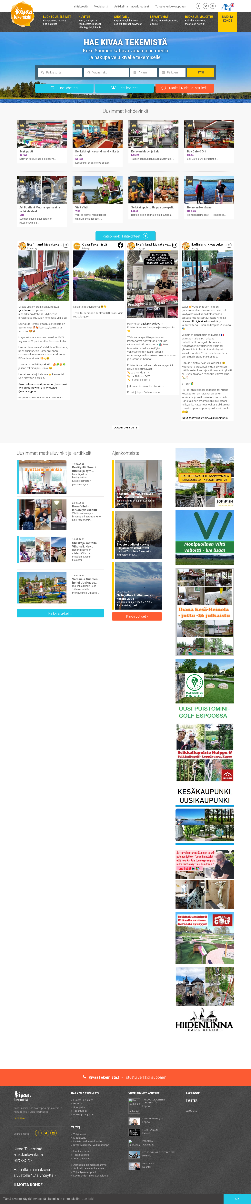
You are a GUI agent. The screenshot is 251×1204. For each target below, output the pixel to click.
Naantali (149, 1165)
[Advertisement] (125, 1055)
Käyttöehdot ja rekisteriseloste (90, 1175)
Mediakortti (101, 6)
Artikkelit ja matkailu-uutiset (131, 6)
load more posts (125, 427)
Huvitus (77, 1103)
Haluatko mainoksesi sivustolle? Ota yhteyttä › (35, 1172)
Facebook (193, 1093)
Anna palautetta (82, 1158)
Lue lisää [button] (88, 1198)
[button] (43, 320)
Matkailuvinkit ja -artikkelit (188, 88)
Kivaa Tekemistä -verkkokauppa (91, 1144)
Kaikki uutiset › (137, 616)
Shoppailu (79, 1107)
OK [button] (237, 1198)
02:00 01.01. (192, 1110)
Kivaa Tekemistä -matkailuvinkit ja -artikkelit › (28, 1155)
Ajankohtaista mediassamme (89, 1164)
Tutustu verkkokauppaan (170, 6)
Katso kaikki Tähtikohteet (122, 236)
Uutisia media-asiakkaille (87, 1141)
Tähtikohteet (128, 88)
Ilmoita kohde (81, 1151)
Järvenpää (148, 1143)
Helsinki (150, 1132)
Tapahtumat (80, 1110)
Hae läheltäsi (68, 88)
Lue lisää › (19, 1118)
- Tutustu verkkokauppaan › (128, 1077)
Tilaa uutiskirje (81, 1154)
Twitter (191, 1100)
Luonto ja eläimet (83, 1100)
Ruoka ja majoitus (83, 1114)
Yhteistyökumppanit (84, 1172)
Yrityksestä (81, 6)
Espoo (154, 1103)
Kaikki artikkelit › (60, 613)
